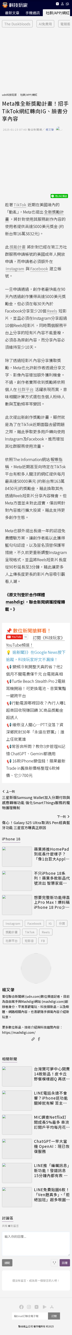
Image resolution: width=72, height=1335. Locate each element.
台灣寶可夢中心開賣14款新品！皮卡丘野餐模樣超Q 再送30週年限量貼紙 (52, 1073)
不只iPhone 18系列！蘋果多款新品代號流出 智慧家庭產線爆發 (52, 878)
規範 (7, 1263)
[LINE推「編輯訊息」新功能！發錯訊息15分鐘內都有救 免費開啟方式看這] (17, 1173)
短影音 (29, 941)
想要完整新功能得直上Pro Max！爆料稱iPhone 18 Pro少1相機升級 (52, 902)
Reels (46, 932)
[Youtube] (57, 4)
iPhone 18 (11, 838)
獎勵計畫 (12, 932)
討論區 (7, 1217)
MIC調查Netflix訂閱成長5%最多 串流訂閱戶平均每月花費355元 (52, 1122)
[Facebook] (21, 1306)
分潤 (62, 923)
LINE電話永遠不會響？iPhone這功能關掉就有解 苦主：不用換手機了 (51, 1097)
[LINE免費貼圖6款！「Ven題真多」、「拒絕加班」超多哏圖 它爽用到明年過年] (17, 1197)
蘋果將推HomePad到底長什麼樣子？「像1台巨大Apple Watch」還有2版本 (51, 854)
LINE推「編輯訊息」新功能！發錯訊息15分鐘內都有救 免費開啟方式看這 (51, 1170)
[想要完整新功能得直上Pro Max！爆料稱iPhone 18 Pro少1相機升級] (17, 905)
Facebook (34, 923)
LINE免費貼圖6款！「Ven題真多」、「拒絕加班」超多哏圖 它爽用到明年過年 (52, 1194)
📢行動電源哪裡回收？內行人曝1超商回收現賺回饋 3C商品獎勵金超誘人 (36, 710)
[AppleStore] (51, 1306)
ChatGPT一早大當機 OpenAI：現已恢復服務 (52, 1146)
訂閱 (54, 1316)
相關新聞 (9, 1058)
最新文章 (12, 12)
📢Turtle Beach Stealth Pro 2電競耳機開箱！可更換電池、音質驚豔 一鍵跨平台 (36, 688)
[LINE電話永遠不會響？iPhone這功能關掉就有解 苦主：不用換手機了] (17, 1100)
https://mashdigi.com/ (18, 1032)
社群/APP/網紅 (28, 95)
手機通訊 (32, 12)
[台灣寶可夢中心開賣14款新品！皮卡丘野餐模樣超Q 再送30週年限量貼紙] (17, 1076)
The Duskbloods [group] (17, 23)
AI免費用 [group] (45, 23)
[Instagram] (28, 1306)
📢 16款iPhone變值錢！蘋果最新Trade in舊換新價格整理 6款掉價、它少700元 (35, 768)
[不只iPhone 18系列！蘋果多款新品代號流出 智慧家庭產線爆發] (17, 881)
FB (43, 941)
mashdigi (15, 602)
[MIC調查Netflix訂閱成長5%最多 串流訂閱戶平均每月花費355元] (17, 1125)
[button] (62, 4)
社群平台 (12, 941)
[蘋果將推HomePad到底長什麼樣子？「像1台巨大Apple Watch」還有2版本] (17, 857)
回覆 (65, 1263)
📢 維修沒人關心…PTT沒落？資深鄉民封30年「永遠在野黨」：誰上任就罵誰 (35, 732)
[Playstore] (43, 1306)
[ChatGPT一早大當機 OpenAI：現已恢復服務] (17, 1149)
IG (50, 923)
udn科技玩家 (9, 95)
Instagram (13, 923)
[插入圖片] (54, 1262)
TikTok (30, 932)
